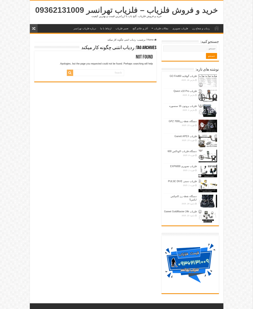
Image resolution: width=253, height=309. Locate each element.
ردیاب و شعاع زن (201, 28)
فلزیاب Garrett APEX (185, 136)
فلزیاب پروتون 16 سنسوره (183, 106)
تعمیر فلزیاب (122, 28)
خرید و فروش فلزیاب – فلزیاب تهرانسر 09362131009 (126, 10)
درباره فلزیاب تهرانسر (85, 28)
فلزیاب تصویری (180, 28)
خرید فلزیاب (217, 28)
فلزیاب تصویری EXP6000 (183, 166)
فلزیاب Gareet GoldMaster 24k (180, 211)
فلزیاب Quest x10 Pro (185, 91)
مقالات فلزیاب (161, 28)
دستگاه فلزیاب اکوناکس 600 (182, 151)
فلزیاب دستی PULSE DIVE (182, 181)
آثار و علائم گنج (140, 28)
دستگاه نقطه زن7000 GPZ (183, 121)
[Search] (70, 73)
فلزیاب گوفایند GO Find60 (183, 76)
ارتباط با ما (105, 28)
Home (150, 39)
